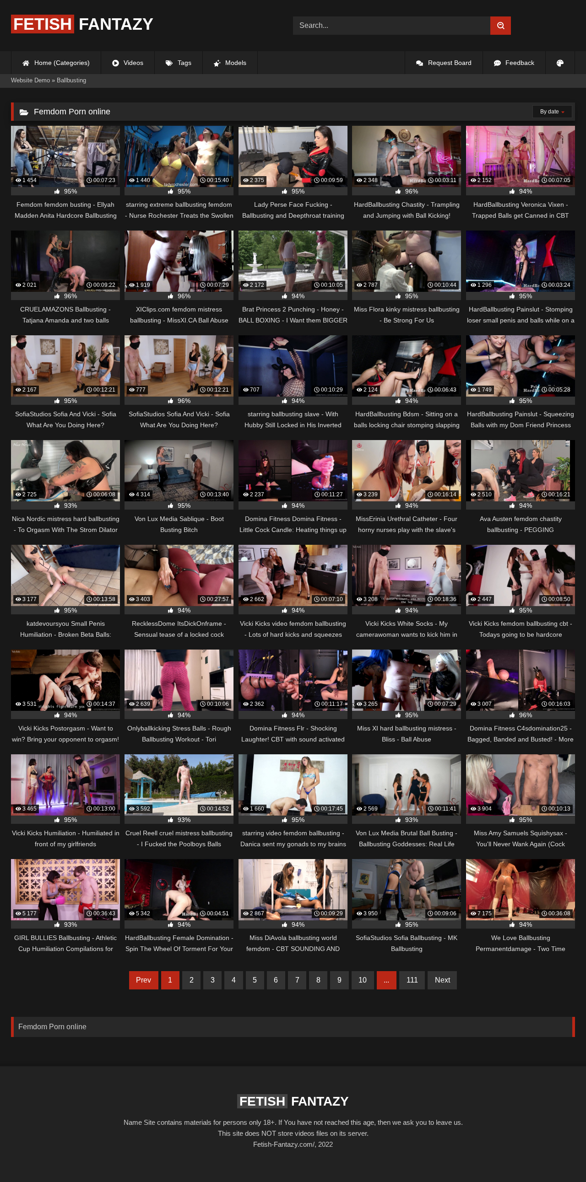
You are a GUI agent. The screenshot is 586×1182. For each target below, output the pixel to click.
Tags (183, 62)
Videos (132, 62)
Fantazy (83, 24)
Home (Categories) (61, 62)
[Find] (500, 25)
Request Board (449, 62)
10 (362, 980)
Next (442, 980)
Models (234, 62)
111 (412, 980)
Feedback (519, 62)
